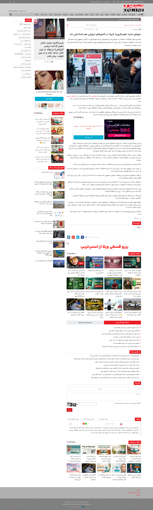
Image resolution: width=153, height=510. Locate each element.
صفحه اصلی (138, 25)
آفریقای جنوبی (71, 96)
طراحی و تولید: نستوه (76, 507)
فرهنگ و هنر (79, 14)
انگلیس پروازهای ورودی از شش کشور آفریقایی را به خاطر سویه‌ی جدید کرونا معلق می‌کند (115, 374)
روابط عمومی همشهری (96, 2)
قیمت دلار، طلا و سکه (134, 493)
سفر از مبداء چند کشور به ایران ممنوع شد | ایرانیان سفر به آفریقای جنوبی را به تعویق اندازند (115, 378)
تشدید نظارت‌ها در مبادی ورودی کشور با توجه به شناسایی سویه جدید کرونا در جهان (117, 362)
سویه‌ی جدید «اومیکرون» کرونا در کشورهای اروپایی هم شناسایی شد (105, 34)
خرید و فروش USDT (25, 24)
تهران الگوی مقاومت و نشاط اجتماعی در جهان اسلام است (123, 19)
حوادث (37, 14)
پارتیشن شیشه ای (26, 64)
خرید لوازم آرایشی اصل (25, 38)
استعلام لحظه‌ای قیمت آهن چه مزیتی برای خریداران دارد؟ (43, 232)
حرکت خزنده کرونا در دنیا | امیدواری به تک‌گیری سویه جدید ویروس (121, 365)
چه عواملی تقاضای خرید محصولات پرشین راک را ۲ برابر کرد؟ (43, 203)
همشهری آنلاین (132, 8)
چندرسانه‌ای (57, 14)
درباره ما (138, 490)
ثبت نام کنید (88, 137)
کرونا (138, 227)
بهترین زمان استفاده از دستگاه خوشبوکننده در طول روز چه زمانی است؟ (43, 194)
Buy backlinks (19, 54)
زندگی (92, 14)
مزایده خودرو (27, 44)
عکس (50, 14)
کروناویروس (94, 96)
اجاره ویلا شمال (26, 34)
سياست (124, 14)
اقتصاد (113, 14)
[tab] (122, 323)
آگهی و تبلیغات (115, 2)
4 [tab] (45, 61)
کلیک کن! (49, 99)
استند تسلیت (17, 44)
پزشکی (125, 25)
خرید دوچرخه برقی (26, 51)
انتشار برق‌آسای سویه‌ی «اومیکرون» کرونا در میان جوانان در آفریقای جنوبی (119, 371)
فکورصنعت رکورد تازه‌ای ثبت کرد (44, 261)
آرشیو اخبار (132, 14)
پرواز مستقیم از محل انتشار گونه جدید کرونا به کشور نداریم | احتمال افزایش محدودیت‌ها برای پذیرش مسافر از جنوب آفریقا (106, 359)
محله (97, 14)
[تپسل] (74, 117)
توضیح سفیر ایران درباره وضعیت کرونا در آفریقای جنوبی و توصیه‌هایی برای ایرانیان (117, 368)
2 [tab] (49, 61)
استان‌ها (65, 14)
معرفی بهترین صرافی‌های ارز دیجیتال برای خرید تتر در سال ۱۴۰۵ (44, 214)
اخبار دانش (131, 25)
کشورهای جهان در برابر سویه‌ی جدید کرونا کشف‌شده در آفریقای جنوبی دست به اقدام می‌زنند (114, 356)
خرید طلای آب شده (26, 41)
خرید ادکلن (17, 34)
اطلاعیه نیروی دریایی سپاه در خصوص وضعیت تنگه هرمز (124, 331)
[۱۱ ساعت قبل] (59, 185)
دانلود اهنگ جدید (26, 70)
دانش (86, 14)
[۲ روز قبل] (59, 214)
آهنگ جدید (28, 47)
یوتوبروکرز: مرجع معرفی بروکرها (22, 67)
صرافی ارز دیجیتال (26, 57)
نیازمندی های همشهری (126, 2)
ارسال (69, 410)
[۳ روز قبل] (59, 234)
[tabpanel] (49, 39)
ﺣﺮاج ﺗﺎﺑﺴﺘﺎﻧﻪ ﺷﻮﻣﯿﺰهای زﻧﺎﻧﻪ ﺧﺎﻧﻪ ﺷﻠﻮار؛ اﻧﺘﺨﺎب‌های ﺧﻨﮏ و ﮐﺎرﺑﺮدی (43, 183)
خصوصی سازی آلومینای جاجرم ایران (44, 242)
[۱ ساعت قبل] (49, 29)
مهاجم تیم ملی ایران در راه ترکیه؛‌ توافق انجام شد (126, 343)
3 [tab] (47, 61)
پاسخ (70, 424)
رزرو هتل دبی (27, 74)
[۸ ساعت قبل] (59, 175)
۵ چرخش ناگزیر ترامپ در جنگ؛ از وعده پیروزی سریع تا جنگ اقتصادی (120, 346)
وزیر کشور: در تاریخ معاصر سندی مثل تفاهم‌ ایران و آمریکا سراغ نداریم (120, 334)
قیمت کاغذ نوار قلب (47, 172)
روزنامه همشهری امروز (138, 2)
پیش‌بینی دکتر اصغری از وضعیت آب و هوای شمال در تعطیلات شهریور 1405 (43, 253)
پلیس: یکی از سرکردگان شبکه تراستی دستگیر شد (126, 337)
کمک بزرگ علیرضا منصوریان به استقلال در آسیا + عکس (124, 340)
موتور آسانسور (27, 28)
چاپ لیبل (28, 54)
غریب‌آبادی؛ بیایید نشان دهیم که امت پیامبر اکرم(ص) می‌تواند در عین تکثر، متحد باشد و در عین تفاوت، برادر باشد (50, 49)
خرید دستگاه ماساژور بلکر (24, 31)
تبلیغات (138, 495)
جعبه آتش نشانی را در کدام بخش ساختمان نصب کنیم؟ (43, 222)
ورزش (71, 14)
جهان (118, 14)
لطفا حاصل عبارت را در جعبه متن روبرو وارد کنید (127, 403)
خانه (140, 14)
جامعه (107, 14)
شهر (102, 14)
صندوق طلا (28, 61)
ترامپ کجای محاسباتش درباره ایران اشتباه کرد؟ (126, 328)
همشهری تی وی (106, 2)
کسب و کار (44, 14)
